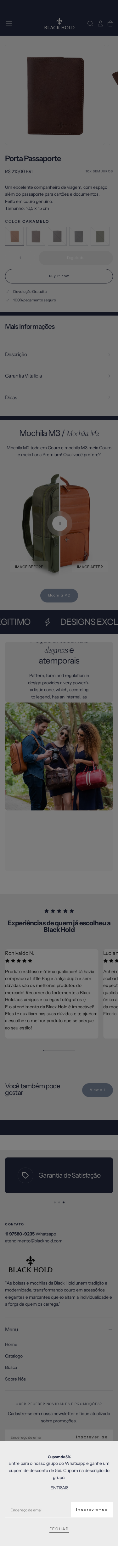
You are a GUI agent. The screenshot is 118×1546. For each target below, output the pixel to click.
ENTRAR (59, 1488)
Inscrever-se (92, 1509)
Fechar (59, 1528)
